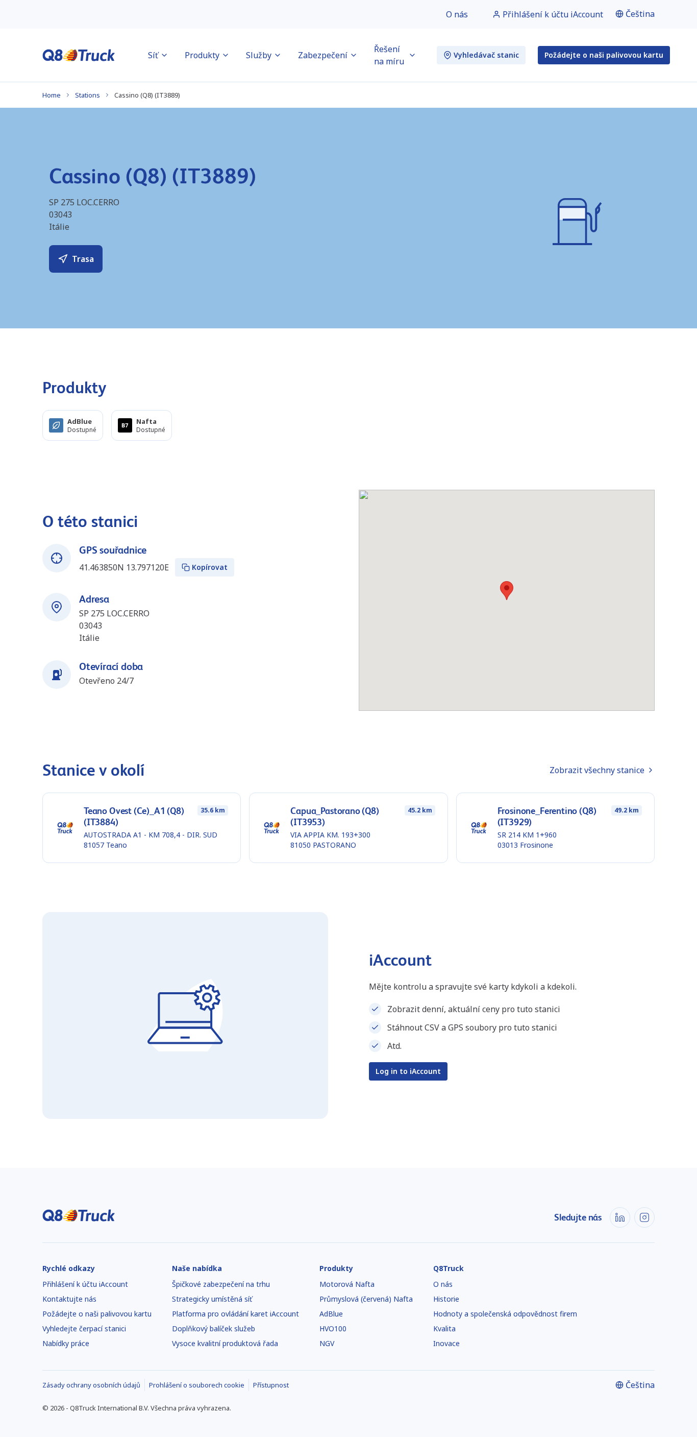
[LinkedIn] (620, 1217)
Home (51, 95)
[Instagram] (644, 1217)
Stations (87, 95)
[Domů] (78, 55)
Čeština (640, 13)
